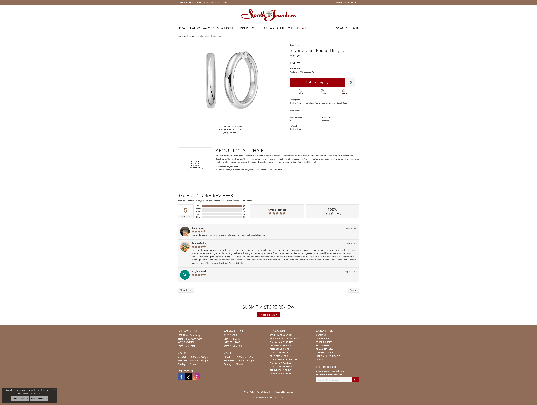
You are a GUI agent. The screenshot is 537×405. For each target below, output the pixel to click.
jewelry (186, 36)
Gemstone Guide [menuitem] (279, 352)
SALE (303, 28)
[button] (338, 2)
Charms (279, 169)
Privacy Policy (249, 392)
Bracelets (235, 169)
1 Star (198, 217)
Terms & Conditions (264, 392)
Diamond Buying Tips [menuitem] (281, 342)
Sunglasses (225, 28)
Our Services (323, 338)
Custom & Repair (263, 28)
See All (353, 290)
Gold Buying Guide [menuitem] (280, 373)
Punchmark (273, 401)
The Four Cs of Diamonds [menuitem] (284, 338)
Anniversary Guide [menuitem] (280, 370)
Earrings (194, 36)
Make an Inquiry (317, 82)
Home (179, 36)
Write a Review (268, 314)
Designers (242, 28)
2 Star (198, 214)
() (244, 206)
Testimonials (323, 345)
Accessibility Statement (284, 392)
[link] (189, 2)
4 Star (198, 209)
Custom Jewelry (325, 352)
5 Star (198, 206)
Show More (185, 290)
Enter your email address (329, 374)
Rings (269, 169)
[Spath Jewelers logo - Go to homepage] (268, 15)
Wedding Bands (223, 169)
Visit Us (293, 28)
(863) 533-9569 (230, 132)
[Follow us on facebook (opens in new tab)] (181, 376)
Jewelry (194, 28)
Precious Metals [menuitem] (279, 356)
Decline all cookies (20, 398)
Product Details (296, 110)
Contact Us (322, 359)
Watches (208, 28)
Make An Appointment (328, 356)
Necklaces (254, 169)
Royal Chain (294, 45)
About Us (321, 335)
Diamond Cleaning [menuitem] (280, 363)
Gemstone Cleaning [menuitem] (281, 366)
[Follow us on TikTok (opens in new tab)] (188, 376)
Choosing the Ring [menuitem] (280, 345)
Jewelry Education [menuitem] (281, 335)
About (281, 28)
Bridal (182, 28)
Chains (263, 169)
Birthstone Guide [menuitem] (279, 349)
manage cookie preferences (27, 393)
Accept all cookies (39, 398)
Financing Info (324, 349)
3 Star (198, 211)
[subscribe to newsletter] (355, 379)
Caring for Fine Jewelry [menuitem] (283, 359)
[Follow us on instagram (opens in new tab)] (196, 376)
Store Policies (324, 342)
